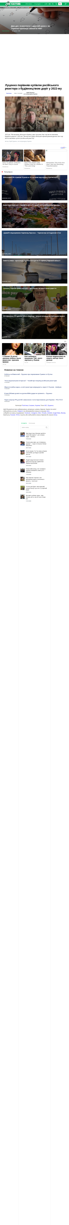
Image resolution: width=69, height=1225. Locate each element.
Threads (44, 413)
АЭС (45, 405)
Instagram (34, 413)
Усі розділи (37, 4)
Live (46, 4)
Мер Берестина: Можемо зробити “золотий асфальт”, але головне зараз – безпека (36, 435)
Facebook (27, 413)
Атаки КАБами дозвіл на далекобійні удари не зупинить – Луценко (28, 393)
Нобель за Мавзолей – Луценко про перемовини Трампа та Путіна (28, 374)
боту (55, 415)
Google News (56, 413)
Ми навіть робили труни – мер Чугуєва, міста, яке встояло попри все (36, 497)
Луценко (50, 405)
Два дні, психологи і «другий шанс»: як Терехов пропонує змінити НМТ (30, 27)
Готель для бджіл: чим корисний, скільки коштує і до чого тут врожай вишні (36, 488)
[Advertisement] (34, 46)
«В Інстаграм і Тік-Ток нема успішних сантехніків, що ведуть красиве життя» (36, 452)
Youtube (12, 415)
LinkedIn (49, 413)
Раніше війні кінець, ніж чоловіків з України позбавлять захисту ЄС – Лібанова (36, 470)
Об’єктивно (28, 4)
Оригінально (5, 31)
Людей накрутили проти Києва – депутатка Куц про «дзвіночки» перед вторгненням (35, 461)
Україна (37, 405)
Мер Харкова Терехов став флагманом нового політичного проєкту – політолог (35, 479)
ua (50, 4)
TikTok (18, 415)
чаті (47, 411)
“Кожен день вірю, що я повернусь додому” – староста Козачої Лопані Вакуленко (36, 443)
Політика (9, 93)
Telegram (20, 411)
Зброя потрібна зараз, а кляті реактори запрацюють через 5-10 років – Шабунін (32, 387)
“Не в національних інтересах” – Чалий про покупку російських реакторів (30, 381)
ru (53, 4)
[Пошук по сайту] (56, 4)
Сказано (31, 405)
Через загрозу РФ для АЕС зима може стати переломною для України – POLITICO (33, 400)
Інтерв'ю (24, 423)
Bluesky (63, 413)
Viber (39, 413)
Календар (32, 423)
